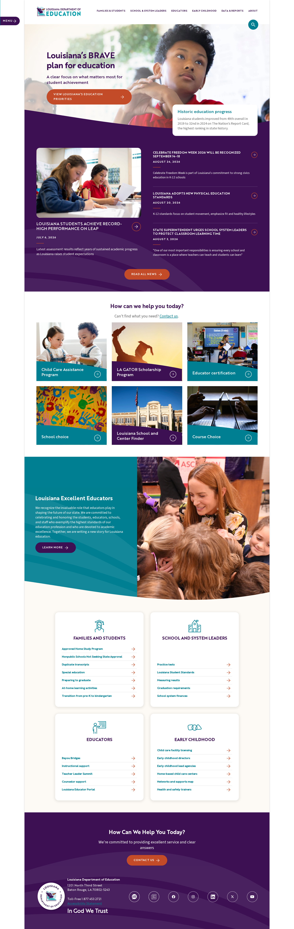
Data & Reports (232, 11)
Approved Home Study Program (82, 649)
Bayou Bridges (71, 758)
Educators (179, 11)
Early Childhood (204, 11)
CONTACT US (144, 860)
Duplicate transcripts (75, 664)
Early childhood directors (173, 758)
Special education (73, 672)
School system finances (172, 696)
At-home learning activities (79, 688)
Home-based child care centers (177, 774)
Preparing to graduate (76, 680)
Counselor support (74, 782)
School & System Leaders (148, 11)
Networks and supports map (175, 782)
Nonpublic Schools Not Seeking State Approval (92, 657)
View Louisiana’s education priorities (78, 97)
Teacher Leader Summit (77, 774)
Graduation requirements (173, 688)
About (253, 11)
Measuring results (168, 680)
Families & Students (111, 11)
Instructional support (75, 766)
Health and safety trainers (174, 789)
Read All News (143, 274)
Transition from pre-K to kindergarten (87, 696)
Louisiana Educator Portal (78, 789)
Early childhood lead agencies (176, 766)
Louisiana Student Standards (175, 672)
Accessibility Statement (84, 903)
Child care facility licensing (174, 750)
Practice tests (166, 664)
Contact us (169, 316)
